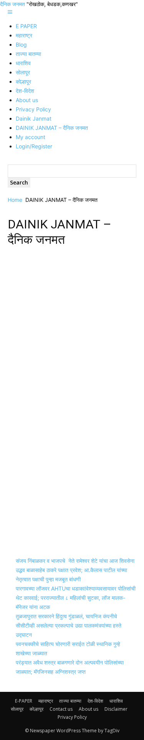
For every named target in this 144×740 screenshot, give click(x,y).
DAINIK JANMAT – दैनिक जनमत (52, 127)
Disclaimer (115, 709)
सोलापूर (23, 72)
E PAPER (26, 26)
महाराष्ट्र (24, 35)
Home (15, 199)
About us (27, 100)
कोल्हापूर (23, 81)
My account (30, 137)
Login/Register (34, 146)
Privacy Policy (33, 109)
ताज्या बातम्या (28, 53)
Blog (21, 44)
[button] (10, 12)
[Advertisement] (72, 328)
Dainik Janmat (33, 118)
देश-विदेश (25, 90)
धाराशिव (23, 63)
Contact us (61, 709)
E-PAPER (23, 701)
